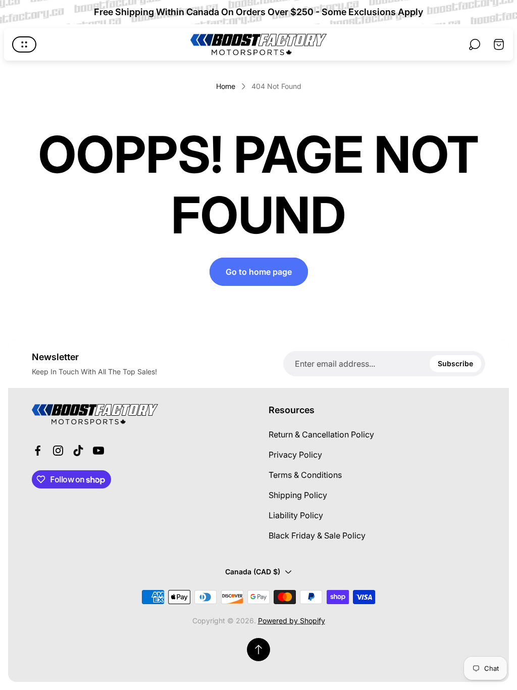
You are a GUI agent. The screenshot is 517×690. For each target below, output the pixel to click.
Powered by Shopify (291, 620)
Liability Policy (296, 515)
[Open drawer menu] (24, 44)
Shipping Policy (298, 495)
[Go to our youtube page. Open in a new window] (98, 451)
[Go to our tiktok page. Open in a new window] (78, 451)
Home (225, 86)
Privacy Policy (295, 455)
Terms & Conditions (305, 475)
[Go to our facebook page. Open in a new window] (38, 451)
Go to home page (259, 272)
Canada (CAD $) (252, 571)
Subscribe (455, 363)
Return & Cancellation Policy (321, 434)
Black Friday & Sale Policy (317, 535)
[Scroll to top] (258, 649)
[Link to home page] (95, 414)
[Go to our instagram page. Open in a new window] (58, 451)
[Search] (474, 44)
